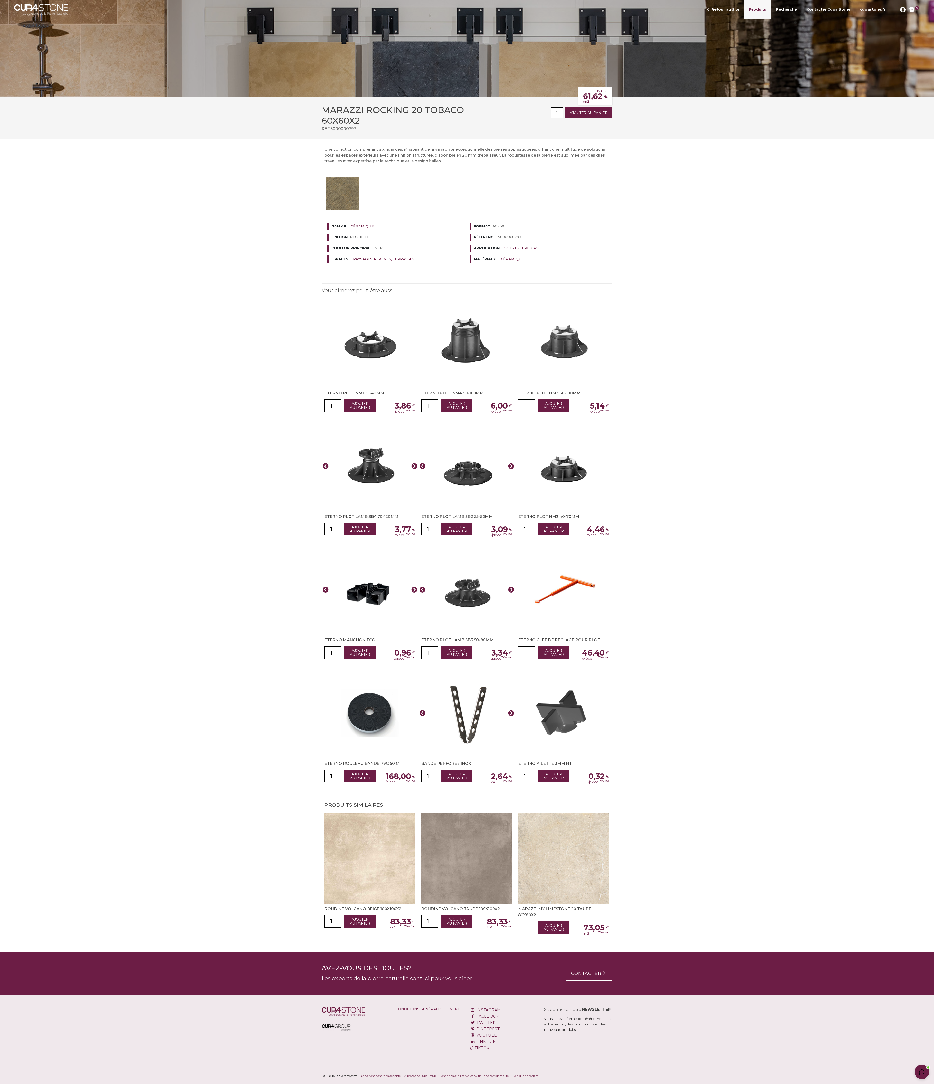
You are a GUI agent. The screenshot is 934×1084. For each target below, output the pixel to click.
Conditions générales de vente (429, 1009)
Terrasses (403, 259)
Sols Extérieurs (521, 248)
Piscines (382, 259)
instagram (488, 1010)
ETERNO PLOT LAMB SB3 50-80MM (457, 640)
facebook (487, 1016)
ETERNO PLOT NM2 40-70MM (548, 516)
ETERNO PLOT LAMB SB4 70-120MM (361, 516)
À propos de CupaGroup (420, 1076)
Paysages (362, 259)
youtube (486, 1035)
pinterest (488, 1029)
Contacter (586, 973)
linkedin (486, 1041)
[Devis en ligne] (41, 9)
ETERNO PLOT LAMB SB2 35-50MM (457, 516)
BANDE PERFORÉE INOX (446, 763)
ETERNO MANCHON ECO (349, 640)
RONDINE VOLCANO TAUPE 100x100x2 (460, 909)
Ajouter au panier (589, 113)
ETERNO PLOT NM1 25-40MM (354, 393)
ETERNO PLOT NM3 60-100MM (549, 393)
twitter (485, 1022)
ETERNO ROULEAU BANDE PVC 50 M (362, 763)
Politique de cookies (525, 1076)
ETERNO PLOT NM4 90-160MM (452, 393)
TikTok (481, 1048)
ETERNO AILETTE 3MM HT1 (546, 763)
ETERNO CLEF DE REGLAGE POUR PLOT (559, 640)
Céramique (362, 226)
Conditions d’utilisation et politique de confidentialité (474, 1076)
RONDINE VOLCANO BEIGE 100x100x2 (362, 909)
